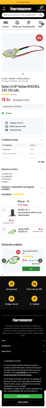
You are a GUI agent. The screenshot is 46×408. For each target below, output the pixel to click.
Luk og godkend (23, 396)
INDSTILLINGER (23, 402)
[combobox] (23, 15)
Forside (4, 78)
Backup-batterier (23, 78)
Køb (31, 269)
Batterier (12, 78)
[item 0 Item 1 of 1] (23, 52)
